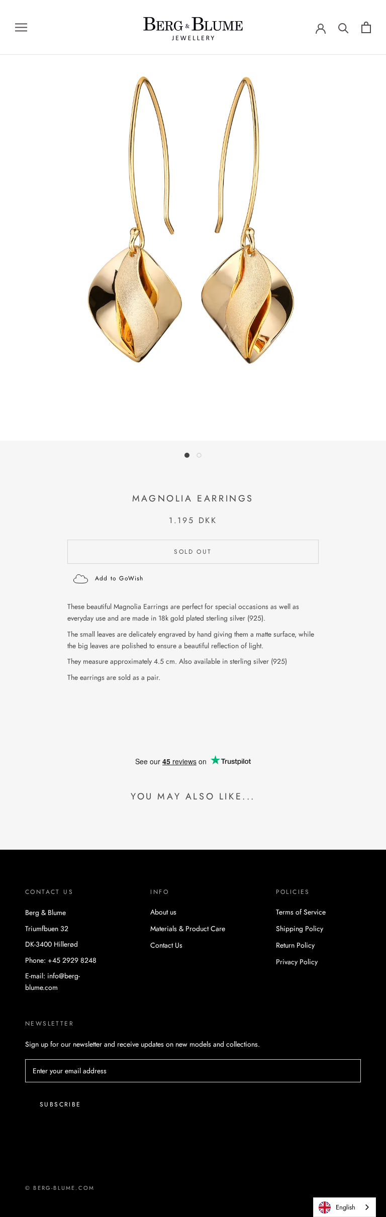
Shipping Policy (299, 929)
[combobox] (344, 1207)
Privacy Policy (297, 962)
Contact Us (166, 945)
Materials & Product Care (187, 929)
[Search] (343, 27)
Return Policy (295, 945)
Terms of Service (301, 912)
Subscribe (60, 1104)
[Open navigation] (21, 27)
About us (163, 912)
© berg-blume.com (59, 1188)
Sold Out (193, 551)
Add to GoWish (119, 578)
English (345, 1207)
